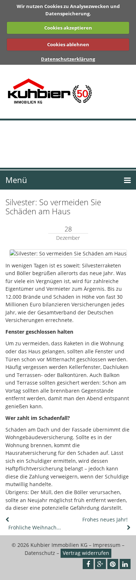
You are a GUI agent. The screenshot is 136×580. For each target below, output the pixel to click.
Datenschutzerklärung (68, 59)
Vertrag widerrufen (86, 552)
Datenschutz (40, 552)
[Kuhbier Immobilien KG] (68, 92)
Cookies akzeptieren (68, 27)
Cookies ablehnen (68, 44)
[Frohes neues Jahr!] (128, 527)
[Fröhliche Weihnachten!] (8, 519)
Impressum (106, 544)
